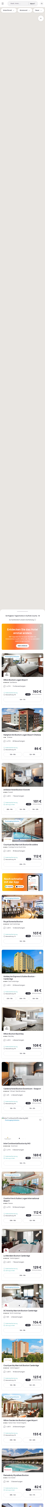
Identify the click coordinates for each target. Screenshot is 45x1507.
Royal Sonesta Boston (22, 920)
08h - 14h (13, 1495)
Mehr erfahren (22, 646)
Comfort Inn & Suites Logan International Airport (22, 1199)
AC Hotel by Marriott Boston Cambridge (22, 1309)
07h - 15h (10, 998)
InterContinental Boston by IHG (22, 1142)
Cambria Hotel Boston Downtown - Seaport (22, 1087)
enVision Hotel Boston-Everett (22, 788)
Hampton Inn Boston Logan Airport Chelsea (22, 733)
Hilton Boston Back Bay (22, 1032)
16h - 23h (35, 809)
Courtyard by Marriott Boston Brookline (22, 843)
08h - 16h (10, 809)
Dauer (37, 10)
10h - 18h (22, 809)
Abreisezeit (23, 10)
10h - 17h (22, 699)
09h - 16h (13, 1220)
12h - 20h (32, 1440)
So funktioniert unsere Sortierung (21, 620)
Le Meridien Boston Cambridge (22, 1254)
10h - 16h (13, 754)
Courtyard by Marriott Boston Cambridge (22, 1364)
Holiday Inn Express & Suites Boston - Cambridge (22, 977)
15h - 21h (32, 1108)
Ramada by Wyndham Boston (22, 1474)
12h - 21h (32, 1385)
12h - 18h (32, 754)
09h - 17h (22, 864)
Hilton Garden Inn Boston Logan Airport (22, 1419)
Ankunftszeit (7, 10)
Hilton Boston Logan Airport (22, 679)
